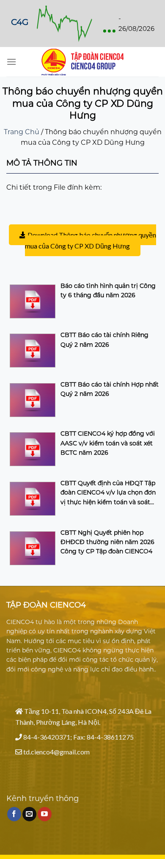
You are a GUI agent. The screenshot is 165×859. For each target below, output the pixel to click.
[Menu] (11, 61)
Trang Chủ (21, 132)
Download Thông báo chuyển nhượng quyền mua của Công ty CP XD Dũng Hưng (90, 240)
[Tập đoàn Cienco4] (82, 62)
